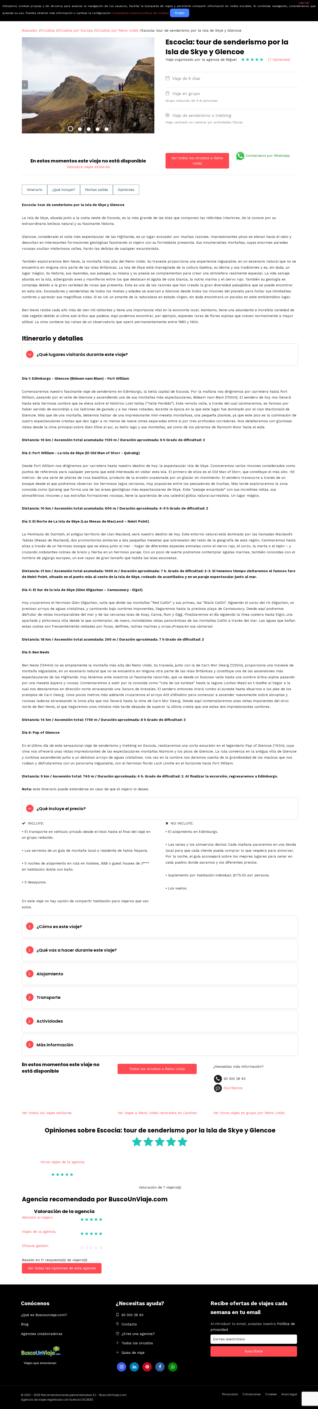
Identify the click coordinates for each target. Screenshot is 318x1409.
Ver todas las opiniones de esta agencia (62, 1268)
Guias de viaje (133, 1353)
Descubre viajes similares (88, 167)
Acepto (179, 13)
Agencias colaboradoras (41, 1334)
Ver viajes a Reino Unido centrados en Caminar (157, 1113)
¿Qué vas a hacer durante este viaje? (77, 950)
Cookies (271, 1394)
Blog (25, 1324)
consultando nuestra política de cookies (140, 13)
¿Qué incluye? (63, 190)
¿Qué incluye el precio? (61, 808)
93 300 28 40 (132, 1315)
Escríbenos (233, 1088)
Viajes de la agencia (39, 1232)
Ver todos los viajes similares (47, 1113)
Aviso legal (289, 1394)
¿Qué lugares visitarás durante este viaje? (82, 354)
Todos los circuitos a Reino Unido (157, 1069)
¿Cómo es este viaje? (59, 926)
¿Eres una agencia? (138, 1334)
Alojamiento (50, 974)
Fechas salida (96, 190)
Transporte (49, 997)
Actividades (50, 1021)
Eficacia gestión (35, 1246)
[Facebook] (160, 1367)
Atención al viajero (37, 1217)
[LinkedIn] (134, 1367)
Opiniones (126, 190)
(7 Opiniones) (279, 59)
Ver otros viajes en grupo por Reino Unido (249, 1113)
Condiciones (251, 1394)
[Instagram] (121, 1367)
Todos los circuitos (137, 1343)
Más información (55, 1045)
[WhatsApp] (172, 1367)
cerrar (304, 3)
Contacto (129, 1324)
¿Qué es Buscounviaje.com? (44, 1315)
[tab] (160, 354)
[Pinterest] (147, 1367)
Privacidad (230, 1394)
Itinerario (34, 190)
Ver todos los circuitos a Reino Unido (197, 161)
